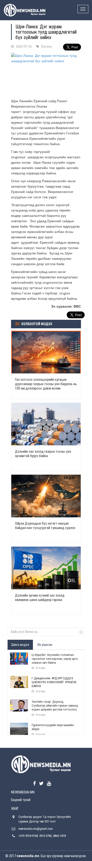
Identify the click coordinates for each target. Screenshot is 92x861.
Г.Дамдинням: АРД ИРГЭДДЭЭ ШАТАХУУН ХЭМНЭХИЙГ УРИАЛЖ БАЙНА (54, 682)
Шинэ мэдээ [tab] (20, 645)
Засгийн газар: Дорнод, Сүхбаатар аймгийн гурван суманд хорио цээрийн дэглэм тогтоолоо (55, 705)
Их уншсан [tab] (45, 645)
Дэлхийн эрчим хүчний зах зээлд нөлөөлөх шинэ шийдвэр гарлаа (40, 597)
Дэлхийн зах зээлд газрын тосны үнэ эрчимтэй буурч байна (43, 453)
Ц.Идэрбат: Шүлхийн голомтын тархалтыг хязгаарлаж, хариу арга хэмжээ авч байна (55, 658)
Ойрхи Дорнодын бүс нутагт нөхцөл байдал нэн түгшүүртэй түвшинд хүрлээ (45, 525)
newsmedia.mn (28, 856)
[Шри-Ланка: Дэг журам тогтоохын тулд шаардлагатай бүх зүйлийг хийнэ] (46, 74)
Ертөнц (46, 46)
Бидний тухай (20, 800)
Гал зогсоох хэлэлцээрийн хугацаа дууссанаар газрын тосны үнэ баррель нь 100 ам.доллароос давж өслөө (46, 383)
